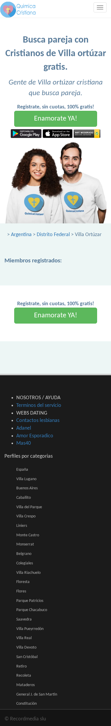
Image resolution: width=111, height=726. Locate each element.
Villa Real (24, 638)
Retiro (21, 666)
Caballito (23, 498)
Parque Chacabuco (31, 610)
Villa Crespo (26, 516)
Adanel (23, 428)
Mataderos (25, 685)
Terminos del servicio (38, 405)
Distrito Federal (53, 235)
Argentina (21, 235)
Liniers (21, 526)
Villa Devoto (26, 647)
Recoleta (23, 675)
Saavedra (24, 619)
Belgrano (23, 554)
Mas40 (23, 443)
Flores (21, 591)
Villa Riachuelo (28, 573)
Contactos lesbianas (37, 420)
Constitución (26, 703)
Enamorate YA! (55, 118)
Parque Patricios (29, 601)
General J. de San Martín (36, 694)
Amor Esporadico (34, 436)
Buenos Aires (27, 488)
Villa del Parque (29, 507)
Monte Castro (27, 535)
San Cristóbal (27, 657)
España (22, 469)
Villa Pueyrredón (30, 629)
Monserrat (25, 544)
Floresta (23, 582)
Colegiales (24, 563)
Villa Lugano (26, 479)
